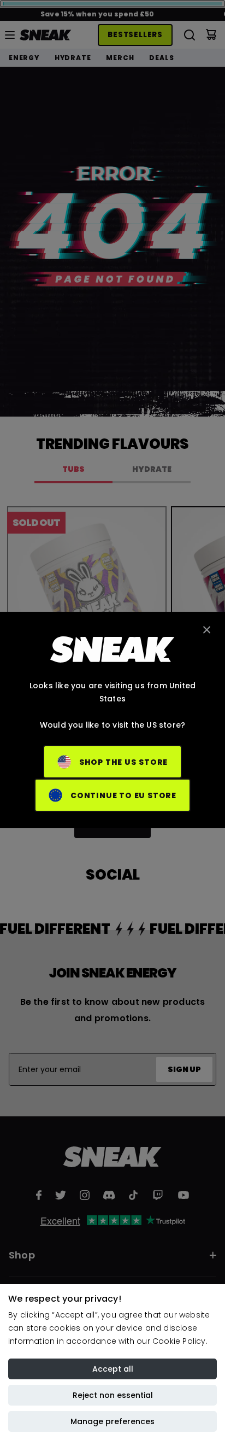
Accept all (112, 1368)
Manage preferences (112, 1421)
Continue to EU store (123, 795)
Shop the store (123, 762)
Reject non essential (113, 1395)
